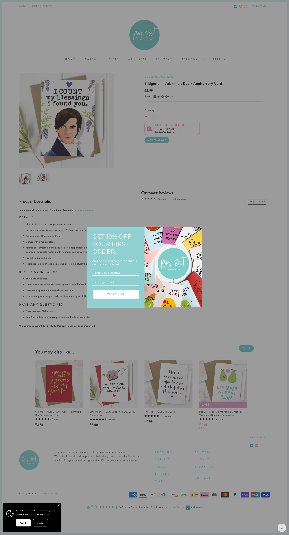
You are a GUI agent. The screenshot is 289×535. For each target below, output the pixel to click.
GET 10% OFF (115, 294)
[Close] (58, 505)
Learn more (44, 513)
